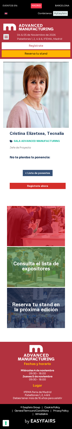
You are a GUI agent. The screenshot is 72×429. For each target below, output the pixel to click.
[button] (10, 5)
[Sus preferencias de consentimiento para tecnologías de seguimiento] (6, 423)
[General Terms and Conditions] (30, 410)
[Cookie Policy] (51, 407)
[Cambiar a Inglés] (6, 13)
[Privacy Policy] (59, 410)
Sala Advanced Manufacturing (37, 141)
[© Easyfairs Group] (30, 407)
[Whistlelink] (40, 414)
